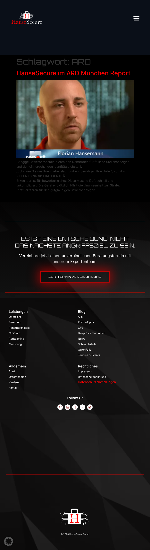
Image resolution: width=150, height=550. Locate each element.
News (81, 338)
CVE (80, 327)
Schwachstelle (87, 344)
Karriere (14, 382)
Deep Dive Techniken (91, 333)
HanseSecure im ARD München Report (73, 73)
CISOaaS (14, 333)
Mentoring (15, 344)
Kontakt (14, 387)
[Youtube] (82, 407)
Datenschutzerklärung (92, 376)
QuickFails (84, 349)
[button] (8, 541)
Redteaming (16, 338)
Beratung (15, 322)
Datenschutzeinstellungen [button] (97, 382)
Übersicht (15, 316)
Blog (82, 312)
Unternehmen (17, 376)
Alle (80, 316)
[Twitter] (60, 407)
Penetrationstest (19, 327)
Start (12, 371)
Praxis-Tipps (86, 322)
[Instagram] (90, 407)
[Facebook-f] (75, 407)
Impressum (85, 371)
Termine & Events (89, 355)
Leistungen (18, 312)
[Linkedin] (67, 407)
